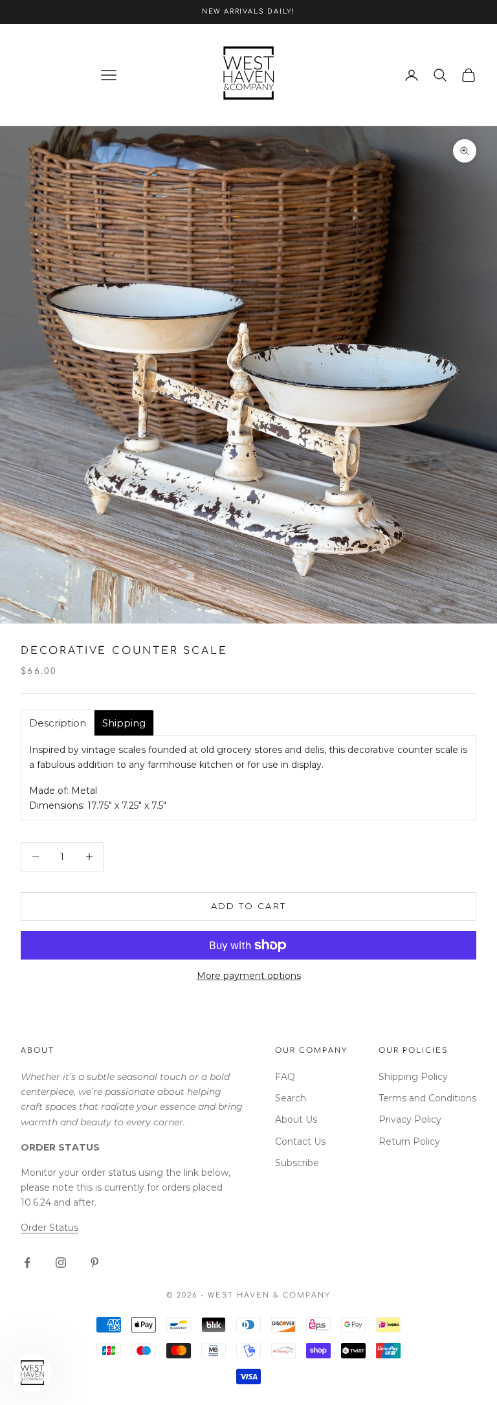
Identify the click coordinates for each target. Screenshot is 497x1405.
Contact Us (300, 1141)
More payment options (249, 976)
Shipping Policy (413, 1077)
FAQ (285, 1077)
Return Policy (409, 1141)
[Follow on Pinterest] (94, 1262)
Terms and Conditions (427, 1098)
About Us (296, 1119)
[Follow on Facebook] (27, 1262)
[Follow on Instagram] (60, 1262)
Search (290, 1098)
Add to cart (249, 906)
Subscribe (297, 1163)
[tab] (57, 723)
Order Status (49, 1227)
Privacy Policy (410, 1119)
